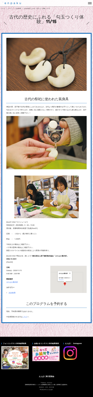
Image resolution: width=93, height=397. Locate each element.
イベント (61, 279)
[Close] (70, 273)
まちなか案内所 (12, 282)
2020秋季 (12, 293)
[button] (65, 284)
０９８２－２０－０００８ (46, 387)
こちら (24, 317)
